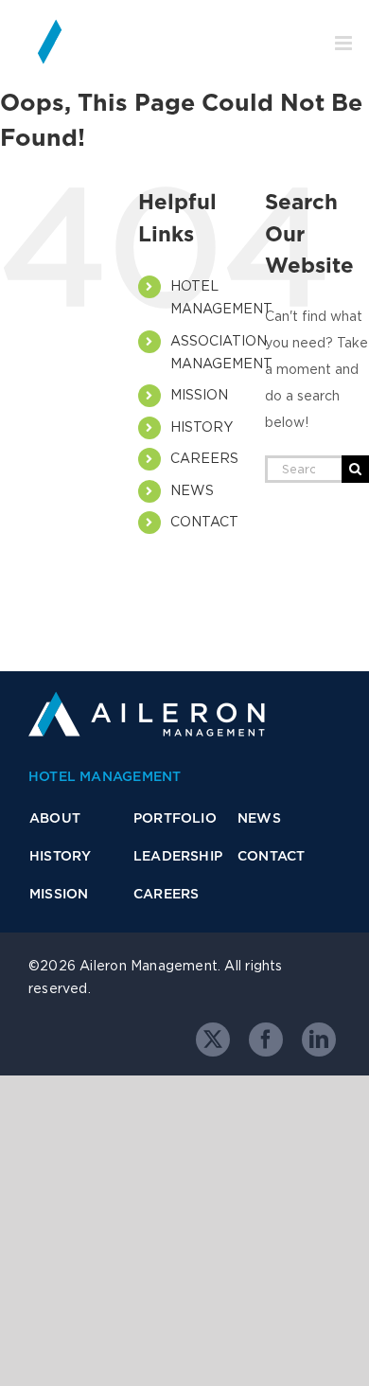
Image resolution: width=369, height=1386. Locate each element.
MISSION (199, 394)
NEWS (192, 490)
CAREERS (204, 458)
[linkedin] (319, 1039)
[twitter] (213, 1039)
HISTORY (201, 427)
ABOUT (54, 818)
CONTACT (204, 521)
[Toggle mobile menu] (345, 43)
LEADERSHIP (177, 855)
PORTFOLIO (175, 818)
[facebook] (266, 1039)
